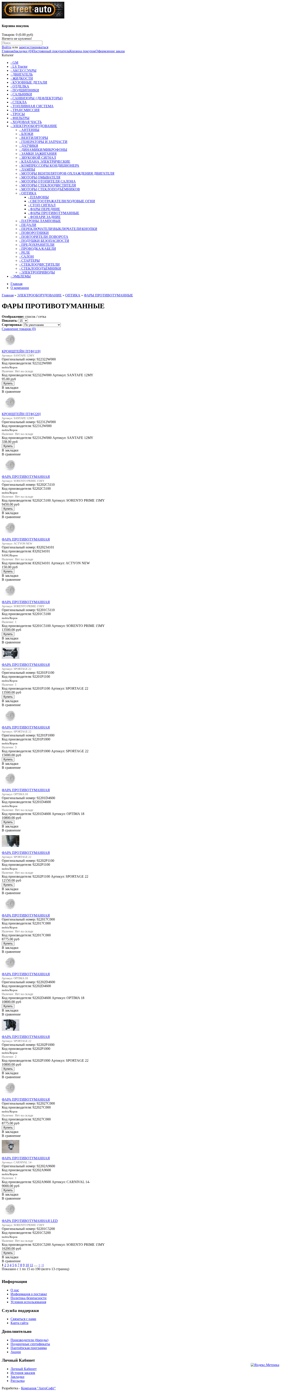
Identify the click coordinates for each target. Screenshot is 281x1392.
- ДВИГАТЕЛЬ (22, 74)
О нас (15, 1290)
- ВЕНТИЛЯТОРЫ (33, 138)
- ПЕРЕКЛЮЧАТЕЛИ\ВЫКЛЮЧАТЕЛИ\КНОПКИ (58, 229)
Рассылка (18, 1381)
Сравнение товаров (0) (19, 329)
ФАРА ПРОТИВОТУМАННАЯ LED (30, 1221)
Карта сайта (19, 1323)
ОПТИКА (72, 295)
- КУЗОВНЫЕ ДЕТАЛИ (29, 82)
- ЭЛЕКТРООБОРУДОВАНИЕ (34, 126)
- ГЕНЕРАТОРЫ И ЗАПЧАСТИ (43, 142)
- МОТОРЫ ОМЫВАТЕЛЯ (39, 177)
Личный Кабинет (24, 1369)
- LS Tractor (19, 66)
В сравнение (11, 391)
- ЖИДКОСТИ (22, 78)
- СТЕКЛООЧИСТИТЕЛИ (39, 264)
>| (42, 1265)
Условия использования (28, 1302)
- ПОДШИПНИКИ (25, 90)
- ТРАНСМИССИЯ (25, 110)
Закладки (17, 1377)
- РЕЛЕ (24, 252)
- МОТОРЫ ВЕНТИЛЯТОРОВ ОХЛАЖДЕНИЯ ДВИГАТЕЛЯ (66, 173)
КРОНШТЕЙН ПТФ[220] (21, 414)
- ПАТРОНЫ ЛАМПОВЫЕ (40, 221)
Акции (16, 1352)
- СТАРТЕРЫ (29, 260)
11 (31, 1265)
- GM (14, 62)
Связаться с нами (23, 1319)
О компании (20, 288)
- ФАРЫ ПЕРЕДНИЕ (44, 209)
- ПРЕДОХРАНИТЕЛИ (36, 245)
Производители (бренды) (29, 1340)
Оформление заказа (110, 51)
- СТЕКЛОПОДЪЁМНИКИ (40, 268)
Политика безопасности (29, 1298)
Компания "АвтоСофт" (38, 1388)
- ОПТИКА (27, 193)
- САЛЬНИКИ (21, 94)
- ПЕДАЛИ (27, 225)
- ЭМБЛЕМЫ (21, 276)
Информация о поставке (29, 1294)
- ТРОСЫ (18, 114)
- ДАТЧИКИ (28, 146)
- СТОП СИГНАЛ (42, 205)
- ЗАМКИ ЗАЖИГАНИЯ (38, 153)
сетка (42, 316)
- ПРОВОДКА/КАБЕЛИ (37, 248)
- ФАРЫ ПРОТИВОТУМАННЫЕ (53, 213)
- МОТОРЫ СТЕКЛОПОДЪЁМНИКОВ (49, 189)
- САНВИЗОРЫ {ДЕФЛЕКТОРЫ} (37, 98)
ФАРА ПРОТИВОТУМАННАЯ (26, 477)
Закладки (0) (23, 51)
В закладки (10, 387)
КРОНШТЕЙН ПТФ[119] (21, 351)
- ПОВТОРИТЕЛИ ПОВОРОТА (43, 237)
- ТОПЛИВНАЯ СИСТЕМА (32, 106)
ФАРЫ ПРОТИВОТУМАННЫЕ (108, 295)
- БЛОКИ (26, 134)
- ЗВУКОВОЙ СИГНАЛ (37, 157)
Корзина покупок (82, 51)
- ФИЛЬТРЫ (20, 118)
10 (27, 1265)
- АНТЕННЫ (29, 130)
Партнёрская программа (29, 1348)
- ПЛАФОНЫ (38, 197)
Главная (8, 51)
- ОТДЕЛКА (20, 86)
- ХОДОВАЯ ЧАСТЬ (26, 122)
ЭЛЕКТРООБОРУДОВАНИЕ (39, 295)
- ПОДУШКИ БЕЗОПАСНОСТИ (44, 241)
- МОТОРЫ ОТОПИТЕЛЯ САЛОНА (47, 181)
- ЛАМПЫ (27, 169)
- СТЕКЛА (19, 102)
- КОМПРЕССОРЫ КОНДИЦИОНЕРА (49, 165)
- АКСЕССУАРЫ (23, 70)
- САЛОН (26, 256)
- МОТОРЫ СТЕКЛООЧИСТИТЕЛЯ (47, 185)
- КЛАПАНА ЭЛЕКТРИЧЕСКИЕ (44, 161)
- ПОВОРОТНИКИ (34, 233)
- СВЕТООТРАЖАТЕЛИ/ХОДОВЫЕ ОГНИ (61, 201)
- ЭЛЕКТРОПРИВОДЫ (37, 272)
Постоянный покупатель (50, 51)
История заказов (23, 1373)
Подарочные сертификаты (30, 1344)
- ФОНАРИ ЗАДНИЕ (44, 217)
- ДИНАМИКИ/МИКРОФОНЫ (43, 150)
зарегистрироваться (33, 47)
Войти (6, 47)
